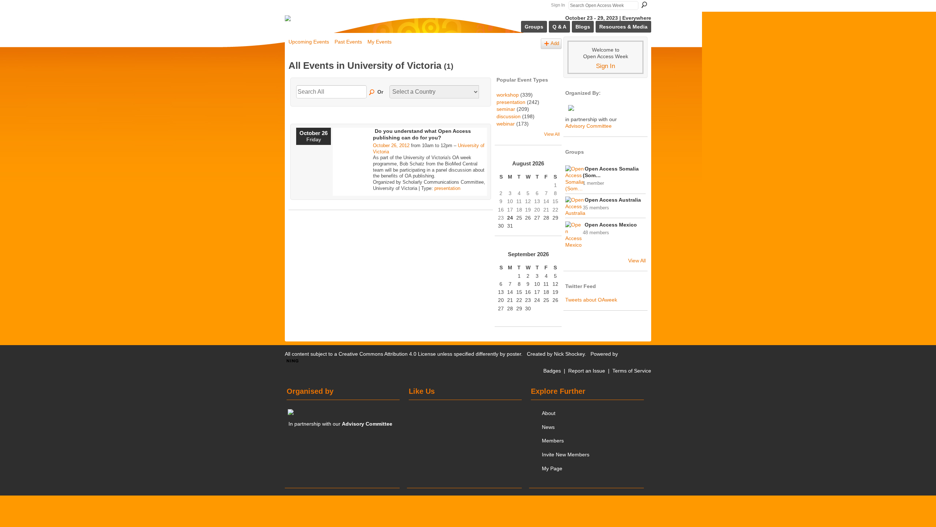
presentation (447, 188)
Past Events (348, 42)
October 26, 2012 (391, 145)
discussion (509, 116)
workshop (508, 95)
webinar (506, 124)
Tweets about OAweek (591, 300)
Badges (552, 371)
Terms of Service (631, 371)
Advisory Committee (588, 126)
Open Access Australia (613, 200)
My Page (552, 468)
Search (644, 4)
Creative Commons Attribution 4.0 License (387, 354)
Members (553, 441)
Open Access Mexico (611, 225)
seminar (506, 109)
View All (552, 134)
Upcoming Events (308, 42)
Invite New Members (565, 454)
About (548, 413)
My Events (379, 42)
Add (555, 43)
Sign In (558, 5)
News (548, 427)
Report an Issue (586, 371)
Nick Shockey (569, 354)
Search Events (372, 92)
